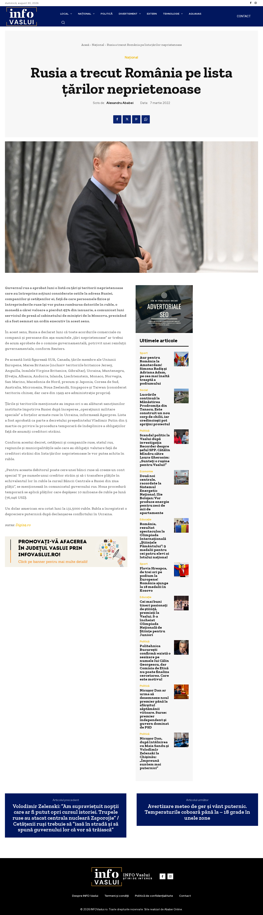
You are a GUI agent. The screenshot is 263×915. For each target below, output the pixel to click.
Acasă (85, 45)
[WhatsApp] (146, 119)
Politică (144, 430)
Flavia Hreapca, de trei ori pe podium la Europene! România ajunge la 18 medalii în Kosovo (154, 579)
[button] (63, 22)
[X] (127, 119)
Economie (146, 471)
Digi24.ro (22, 525)
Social (144, 390)
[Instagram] (255, 3)
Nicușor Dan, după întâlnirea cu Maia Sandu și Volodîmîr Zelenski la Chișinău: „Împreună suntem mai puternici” (154, 753)
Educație (145, 519)
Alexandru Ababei (120, 103)
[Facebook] (250, 3)
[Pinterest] (136, 119)
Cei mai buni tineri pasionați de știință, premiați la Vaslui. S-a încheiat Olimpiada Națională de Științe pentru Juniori (153, 618)
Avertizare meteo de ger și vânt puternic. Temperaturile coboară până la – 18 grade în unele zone (197, 812)
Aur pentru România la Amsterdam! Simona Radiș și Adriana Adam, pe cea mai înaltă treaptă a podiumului (154, 370)
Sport (144, 353)
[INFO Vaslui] (21, 16)
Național (98, 45)
